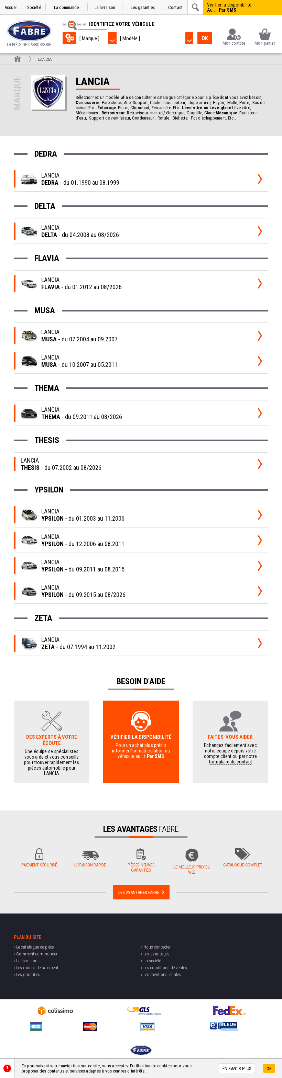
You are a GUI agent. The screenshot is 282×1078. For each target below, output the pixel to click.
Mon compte (234, 43)
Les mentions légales (162, 974)
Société (34, 7)
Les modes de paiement (37, 967)
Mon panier (264, 43)
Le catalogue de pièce (35, 947)
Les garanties (143, 7)
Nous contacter (157, 947)
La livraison (105, 7)
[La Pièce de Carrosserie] (29, 31)
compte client (217, 756)
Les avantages (156, 953)
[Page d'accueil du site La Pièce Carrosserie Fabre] (17, 59)
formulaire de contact (230, 761)
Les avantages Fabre (138, 892)
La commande (66, 7)
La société (152, 960)
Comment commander (36, 953)
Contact (175, 7)
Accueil (11, 7)
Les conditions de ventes (165, 967)
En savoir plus (237, 1068)
